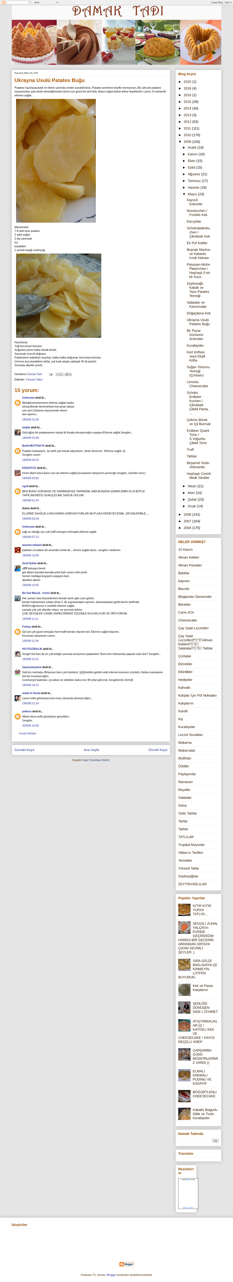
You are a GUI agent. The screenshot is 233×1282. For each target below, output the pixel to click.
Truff (190, 449)
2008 (188, 514)
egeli (25, 486)
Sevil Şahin (29, 563)
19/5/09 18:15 (30, 685)
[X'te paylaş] (63, 374)
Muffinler (184, 758)
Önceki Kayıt (158, 750)
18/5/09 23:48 (30, 437)
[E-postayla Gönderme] (50, 374)
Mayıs (193, 194)
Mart (192, 493)
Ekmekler (185, 664)
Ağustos (194, 174)
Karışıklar (194, 221)
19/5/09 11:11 (30, 618)
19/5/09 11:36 (30, 640)
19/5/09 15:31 (30, 659)
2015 (188, 102)
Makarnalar (186, 750)
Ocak (192, 506)
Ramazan (185, 782)
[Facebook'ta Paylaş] (67, 374)
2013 (188, 115)
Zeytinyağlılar (188, 876)
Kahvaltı (184, 687)
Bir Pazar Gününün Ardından (195, 335)
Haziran (194, 187)
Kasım (193, 154)
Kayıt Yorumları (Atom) (96, 760)
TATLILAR (186, 837)
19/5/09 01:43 (30, 500)
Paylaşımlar (187, 774)
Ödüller (183, 766)
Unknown (28, 397)
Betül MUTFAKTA (33, 445)
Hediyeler (185, 680)
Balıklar (184, 573)
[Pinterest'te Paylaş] (70, 374)
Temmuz (195, 181)
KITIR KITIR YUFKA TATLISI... (202, 910)
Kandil (182, 711)
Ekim (192, 161)
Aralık (193, 147)
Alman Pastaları (190, 565)
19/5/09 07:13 (30, 536)
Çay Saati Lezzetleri (193, 628)
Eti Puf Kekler (197, 243)
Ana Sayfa (91, 750)
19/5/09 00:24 (30, 459)
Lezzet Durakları (190, 735)
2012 (188, 122)
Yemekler (185, 860)
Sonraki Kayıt (24, 750)
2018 (188, 88)
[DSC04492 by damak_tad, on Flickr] (58, 338)
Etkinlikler (185, 672)
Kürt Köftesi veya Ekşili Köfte (196, 356)
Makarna (185, 742)
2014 (188, 108)
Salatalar (185, 797)
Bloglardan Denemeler (195, 597)
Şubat (193, 499)
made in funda (31, 693)
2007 (188, 521)
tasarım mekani (32, 545)
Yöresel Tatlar (34, 379)
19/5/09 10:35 (30, 585)
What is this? (188, 1208)
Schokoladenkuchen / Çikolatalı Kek (198, 232)
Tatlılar (192, 456)
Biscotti (183, 589)
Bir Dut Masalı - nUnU (36, 593)
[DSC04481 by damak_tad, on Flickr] (55, 223)
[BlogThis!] (60, 374)
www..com (188, 1179)
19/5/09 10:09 (30, 555)
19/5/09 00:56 (30, 478)
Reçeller (184, 790)
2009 (188, 142)
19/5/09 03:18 (30, 518)
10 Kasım (185, 549)
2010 (188, 135)
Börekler (184, 604)
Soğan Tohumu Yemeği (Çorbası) (198, 371)
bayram (184, 581)
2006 (188, 528)
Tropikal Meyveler (191, 845)
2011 (188, 128)
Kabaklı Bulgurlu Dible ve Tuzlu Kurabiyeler (205, 1114)
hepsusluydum (32, 667)
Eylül (192, 167)
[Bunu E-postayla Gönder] (57, 374)
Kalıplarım (186, 703)
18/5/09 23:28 (30, 419)
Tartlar (183, 821)
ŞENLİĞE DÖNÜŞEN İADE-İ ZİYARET (205, 1008)
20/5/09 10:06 (30, 725)
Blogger (111, 1274)
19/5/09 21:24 (30, 703)
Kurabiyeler (195, 345)
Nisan (192, 486)
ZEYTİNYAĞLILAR (192, 884)
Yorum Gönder (27, 733)
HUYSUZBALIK (32, 648)
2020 (188, 82)
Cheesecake (187, 620)
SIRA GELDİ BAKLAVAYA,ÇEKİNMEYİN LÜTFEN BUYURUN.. (197, 969)
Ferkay (26, 626)
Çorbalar (184, 656)
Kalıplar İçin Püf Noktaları (197, 695)
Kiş (180, 719)
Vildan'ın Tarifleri (190, 852)
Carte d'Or (186, 612)
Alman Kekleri (188, 557)
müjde (26, 427)
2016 (188, 95)
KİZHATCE (29, 467)
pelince (27, 711)
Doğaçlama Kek (199, 313)
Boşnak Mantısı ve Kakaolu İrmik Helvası (198, 254)
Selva (182, 805)
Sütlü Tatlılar (187, 813)
